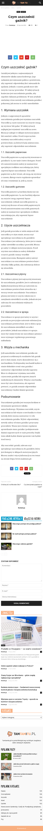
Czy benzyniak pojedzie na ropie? (33, 486)
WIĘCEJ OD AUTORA (32, 519)
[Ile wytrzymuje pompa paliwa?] (6, 536)
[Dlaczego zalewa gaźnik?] (6, 546)
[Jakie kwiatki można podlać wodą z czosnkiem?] (6, 756)
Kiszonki (4, 797)
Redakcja (12, 25)
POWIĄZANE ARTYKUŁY (12, 519)
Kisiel (2, 800)
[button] (40, 3)
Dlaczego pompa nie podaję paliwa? (27, 524)
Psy (2, 819)
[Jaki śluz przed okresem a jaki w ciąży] (6, 766)
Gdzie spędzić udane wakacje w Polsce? (17, 666)
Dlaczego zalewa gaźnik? (23, 544)
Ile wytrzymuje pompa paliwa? (25, 534)
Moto (18, 12)
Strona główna (5, 8)
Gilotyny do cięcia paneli (9, 813)
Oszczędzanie (5, 794)
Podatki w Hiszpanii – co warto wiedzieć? (21, 649)
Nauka (3, 791)
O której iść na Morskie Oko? (11, 485)
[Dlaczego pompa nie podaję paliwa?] (6, 526)
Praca (3, 645)
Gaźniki (23, 12)
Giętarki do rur (6, 816)
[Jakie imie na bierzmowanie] (6, 776)
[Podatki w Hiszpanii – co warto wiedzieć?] (21, 631)
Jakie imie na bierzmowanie (22, 774)
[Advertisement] (21, 41)
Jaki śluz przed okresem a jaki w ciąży (26, 764)
